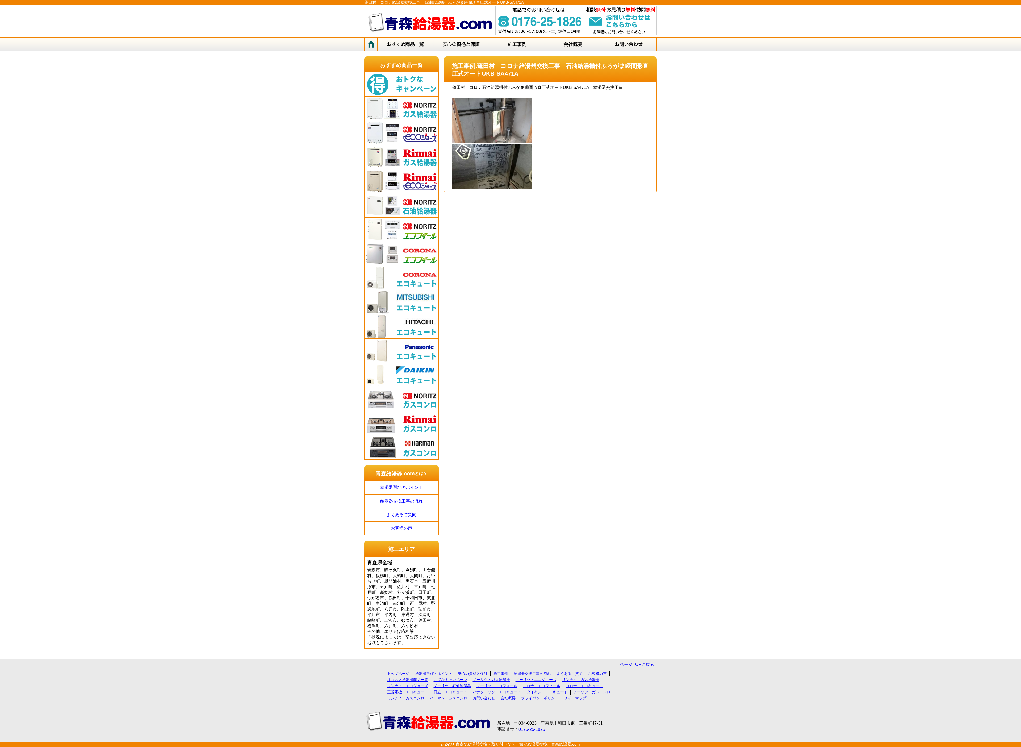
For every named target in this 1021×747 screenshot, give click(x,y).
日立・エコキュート (450, 692)
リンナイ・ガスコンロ (405, 698)
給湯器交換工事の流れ (401, 501)
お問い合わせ (484, 698)
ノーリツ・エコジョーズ (536, 680)
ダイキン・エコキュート (547, 692)
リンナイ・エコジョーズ (407, 686)
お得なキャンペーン (450, 680)
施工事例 (500, 673)
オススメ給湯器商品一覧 (407, 680)
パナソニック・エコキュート (497, 692)
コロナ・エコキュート (584, 686)
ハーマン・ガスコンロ (448, 698)
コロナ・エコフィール (541, 686)
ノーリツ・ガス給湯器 (491, 680)
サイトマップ (575, 698)
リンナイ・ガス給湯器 (580, 680)
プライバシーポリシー (539, 698)
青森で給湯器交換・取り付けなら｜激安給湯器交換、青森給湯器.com (517, 744)
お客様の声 (401, 528)
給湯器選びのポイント (401, 487)
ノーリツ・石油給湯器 (452, 686)
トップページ (398, 673)
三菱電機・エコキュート (407, 692)
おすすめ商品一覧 (401, 65)
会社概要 (508, 698)
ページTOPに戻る (637, 664)
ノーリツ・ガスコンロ (591, 692)
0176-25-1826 (531, 729)
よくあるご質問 (401, 514)
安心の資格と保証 (473, 673)
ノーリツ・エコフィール (496, 686)
